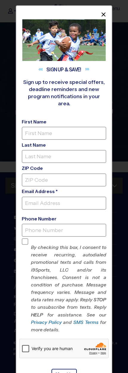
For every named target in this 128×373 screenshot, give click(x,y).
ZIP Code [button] (32, 168)
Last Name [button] (34, 145)
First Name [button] (34, 122)
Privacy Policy (46, 322)
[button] (68, 288)
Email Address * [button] (40, 191)
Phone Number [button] (39, 219)
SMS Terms (86, 322)
